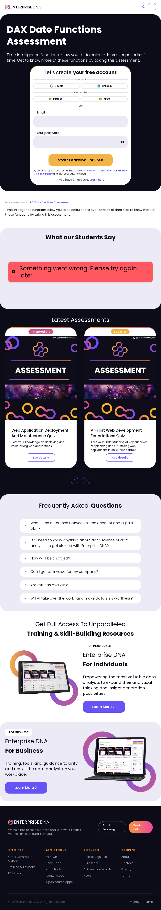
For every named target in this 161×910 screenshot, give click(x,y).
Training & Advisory (21, 867)
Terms (125, 876)
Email (41, 112)
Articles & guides (95, 857)
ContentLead (55, 876)
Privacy (126, 869)
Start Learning (109, 827)
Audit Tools (53, 869)
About (125, 857)
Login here (97, 180)
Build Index (91, 863)
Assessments (19, 202)
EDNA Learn (16, 873)
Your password (48, 133)
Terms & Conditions (99, 170)
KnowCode (53, 863)
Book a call (138, 827)
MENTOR (51, 857)
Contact (127, 863)
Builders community (98, 869)
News (87, 876)
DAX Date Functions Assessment (49, 202)
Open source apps (59, 882)
